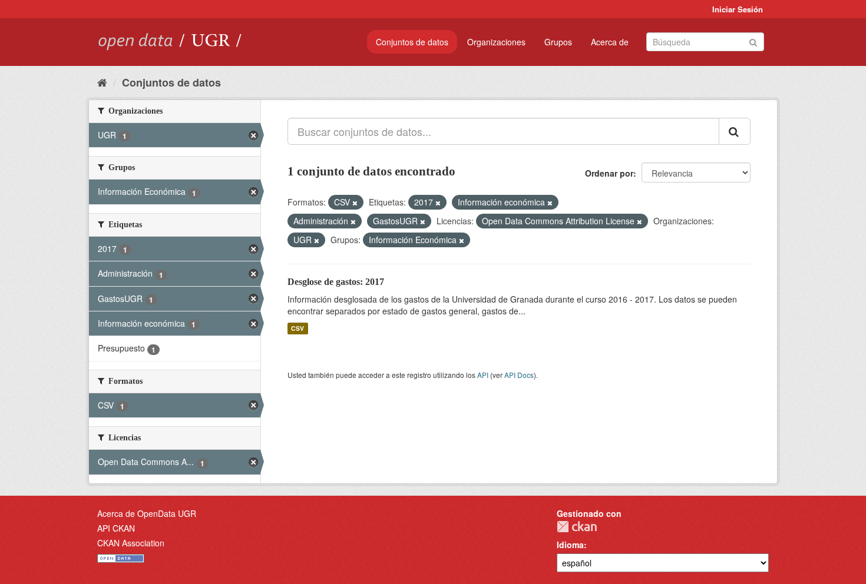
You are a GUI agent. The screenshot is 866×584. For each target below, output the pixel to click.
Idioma (570, 544)
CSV (297, 328)
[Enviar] (753, 41)
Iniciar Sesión (737, 9)
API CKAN (116, 528)
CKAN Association (130, 543)
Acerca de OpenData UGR (146, 513)
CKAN (577, 526)
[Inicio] (102, 81)
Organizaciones (496, 42)
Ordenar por (609, 173)
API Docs (519, 375)
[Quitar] (355, 202)
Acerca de (610, 42)
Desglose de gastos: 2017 (335, 282)
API (482, 375)
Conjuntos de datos (412, 42)
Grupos (558, 42)
